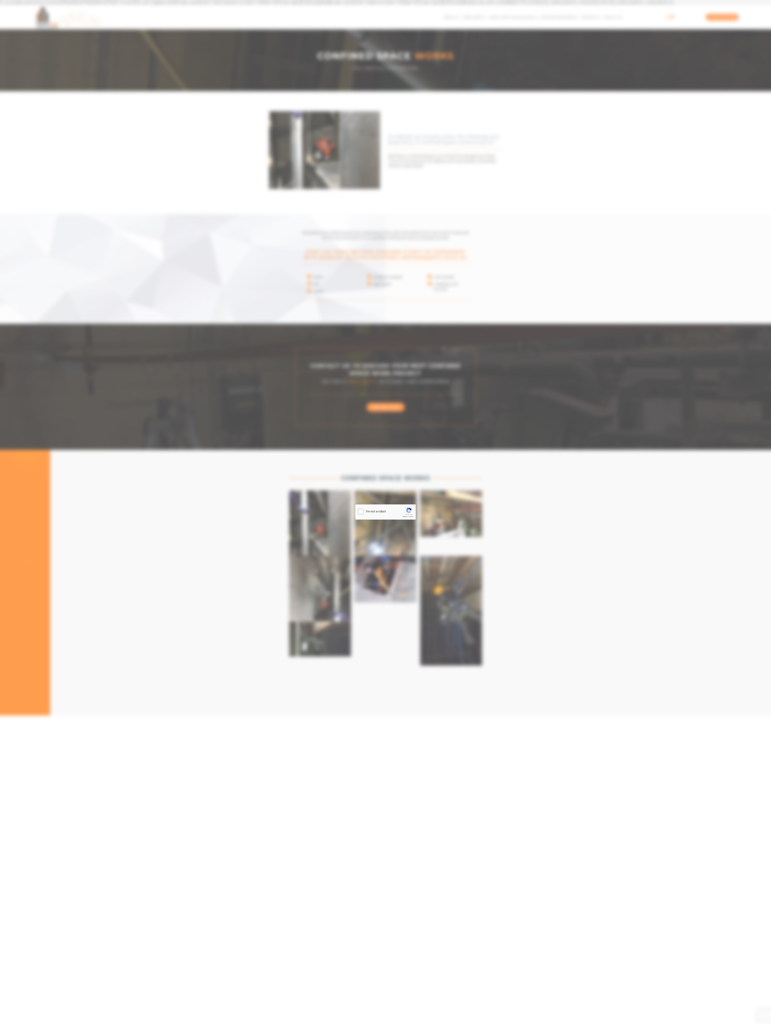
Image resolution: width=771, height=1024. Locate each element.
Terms (411, 516)
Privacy (405, 516)
